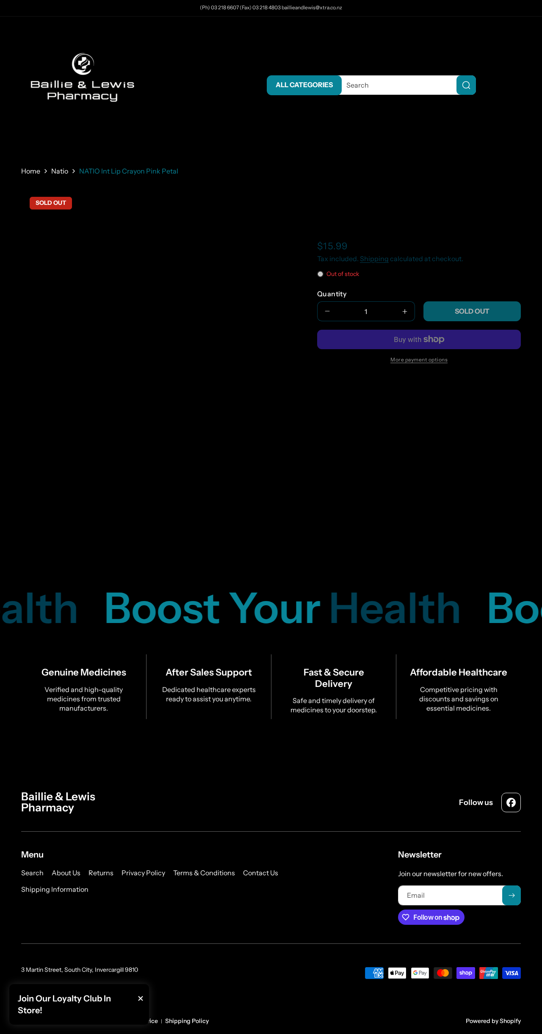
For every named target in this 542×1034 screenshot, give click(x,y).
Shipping (374, 258)
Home (30, 171)
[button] (512, 85)
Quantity (331, 294)
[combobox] (405, 85)
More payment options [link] (419, 359)
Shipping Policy (187, 1021)
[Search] (466, 85)
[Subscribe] (511, 895)
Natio (59, 171)
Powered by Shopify (493, 1021)
